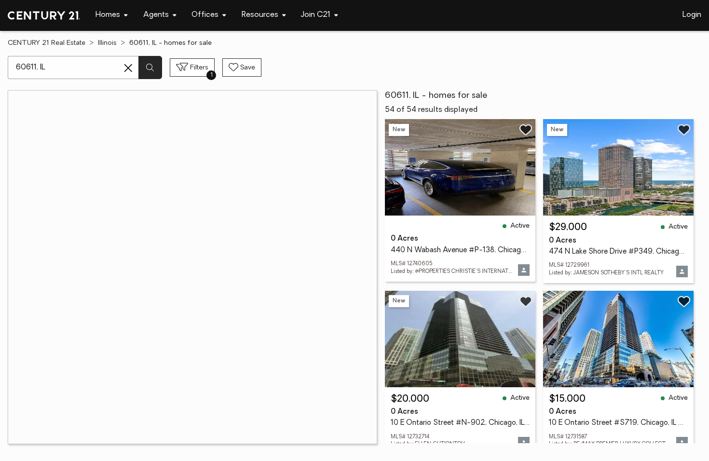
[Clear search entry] (128, 68)
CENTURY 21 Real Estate (46, 43)
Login (691, 15)
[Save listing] (526, 130)
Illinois (107, 43)
